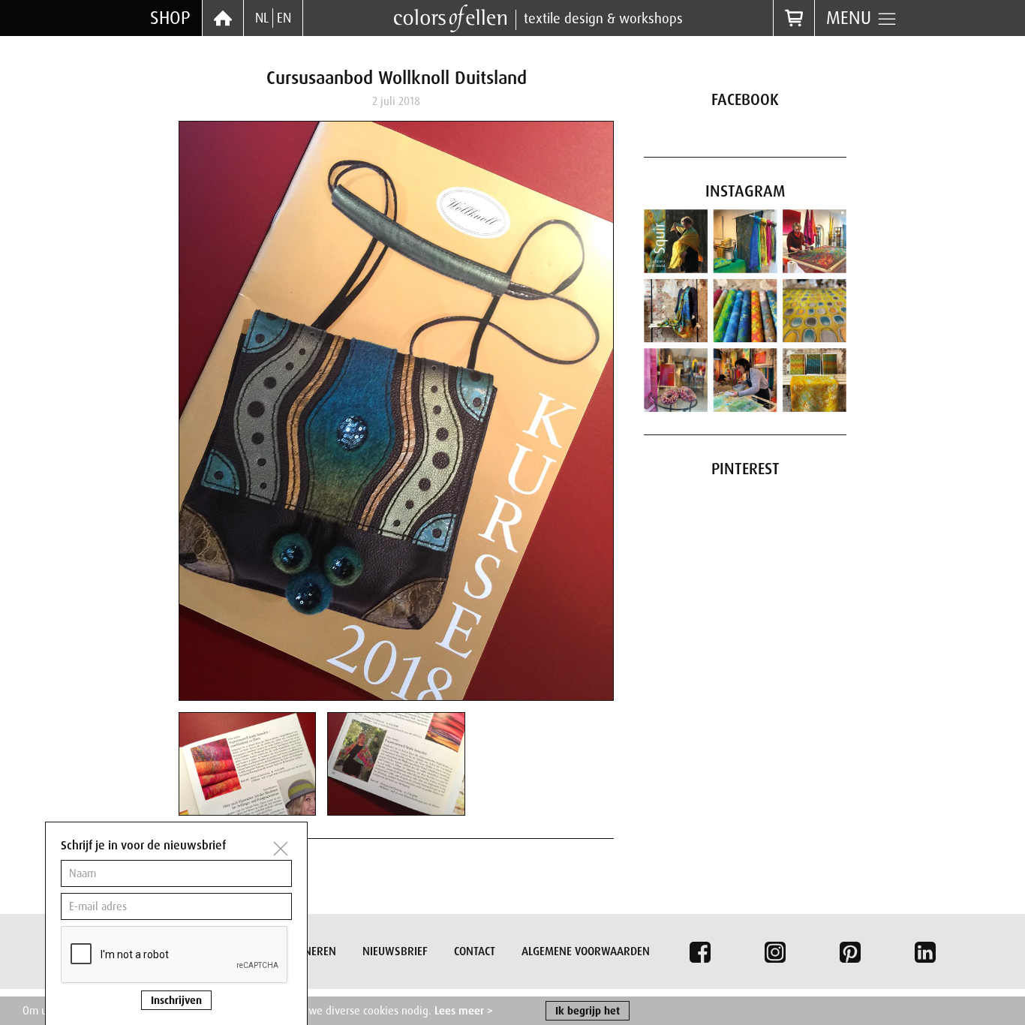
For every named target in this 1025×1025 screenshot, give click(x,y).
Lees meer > (463, 1010)
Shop (170, 17)
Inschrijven (176, 1000)
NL (262, 18)
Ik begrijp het (587, 1010)
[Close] (280, 848)
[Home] (223, 18)
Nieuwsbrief (395, 951)
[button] (247, 763)
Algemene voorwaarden (586, 951)
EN (284, 18)
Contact (474, 951)
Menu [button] (851, 17)
